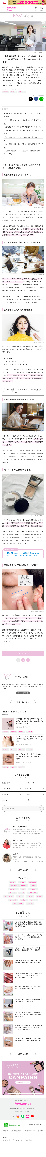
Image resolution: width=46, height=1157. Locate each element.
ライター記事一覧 (23, 693)
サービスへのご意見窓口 (27, 1108)
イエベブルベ (8, 896)
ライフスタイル (18, 903)
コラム (4, 800)
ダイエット (13, 900)
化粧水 (39, 896)
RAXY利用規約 (14, 1108)
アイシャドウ (33, 889)
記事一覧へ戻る (23, 702)
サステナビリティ (28, 1140)
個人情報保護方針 (16, 1131)
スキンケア (6, 783)
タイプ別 (21, 767)
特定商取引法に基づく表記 (22, 1111)
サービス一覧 (6, 1140)
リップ (22, 893)
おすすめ (13, 732)
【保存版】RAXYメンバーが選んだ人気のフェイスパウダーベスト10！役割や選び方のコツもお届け (23, 554)
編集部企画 (32, 882)
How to (5, 92)
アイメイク (13, 89)
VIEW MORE (23, 870)
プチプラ (21, 732)
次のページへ (23, 653)
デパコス (29, 732)
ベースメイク (29, 783)
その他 (27, 800)
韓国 (23, 889)
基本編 (33, 885)
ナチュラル (22, 92)
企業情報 (5, 1131)
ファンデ (33, 900)
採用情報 (40, 1131)
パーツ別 (13, 92)
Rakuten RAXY (11, 9)
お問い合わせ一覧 (17, 1140)
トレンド (13, 767)
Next (41, 664)
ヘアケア (5, 794)
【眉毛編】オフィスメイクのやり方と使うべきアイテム (23, 127)
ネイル (27, 794)
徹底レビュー (13, 889)
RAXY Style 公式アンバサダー (19, 885)
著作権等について (30, 1131)
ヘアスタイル (32, 893)
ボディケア (29, 788)
